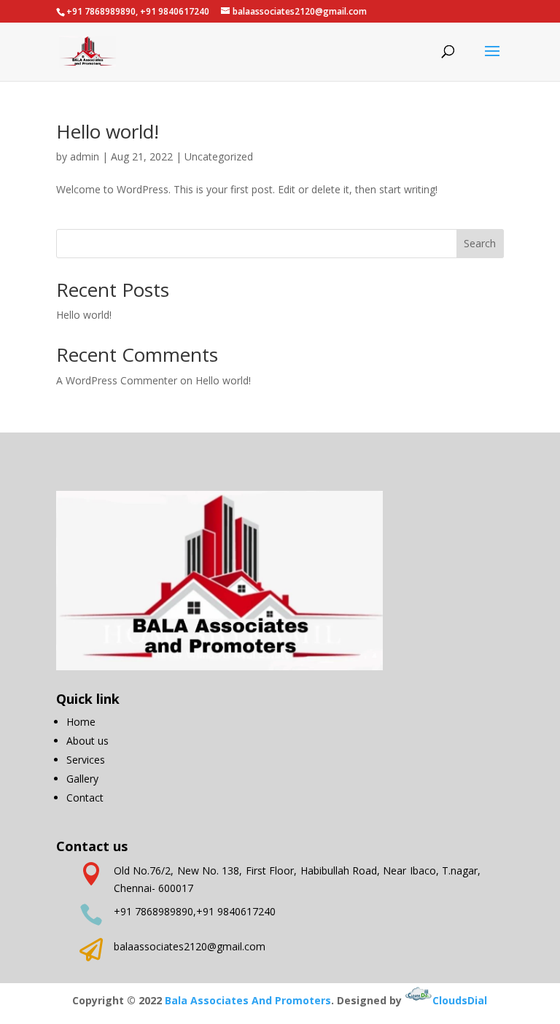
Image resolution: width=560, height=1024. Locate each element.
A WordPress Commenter (116, 380)
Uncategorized (218, 156)
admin (84, 156)
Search (480, 243)
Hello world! (107, 131)
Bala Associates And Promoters (248, 1000)
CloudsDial (459, 1000)
